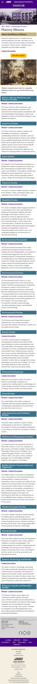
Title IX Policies (18, 676)
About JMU (18, 651)
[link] (20, 634)
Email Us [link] (21, 621)
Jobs (14, 642)
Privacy (25, 640)
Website (4, 204)
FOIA (18, 672)
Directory (17, 640)
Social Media (22, 642)
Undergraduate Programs (19, 26)
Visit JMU (18, 653)
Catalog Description (15, 204)
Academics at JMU (18, 655)
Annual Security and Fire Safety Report (19, 680)
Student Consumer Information (18, 678)
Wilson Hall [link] (5, 621)
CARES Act (18, 674)
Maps (30, 642)
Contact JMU (19, 669)
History (8, 26)
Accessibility (6, 642)
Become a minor (18, 55)
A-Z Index (8, 640)
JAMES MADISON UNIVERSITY (20, 682)
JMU (3, 26)
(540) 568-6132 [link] (23, 623)
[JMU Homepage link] (18, 663)
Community (16, 644)
